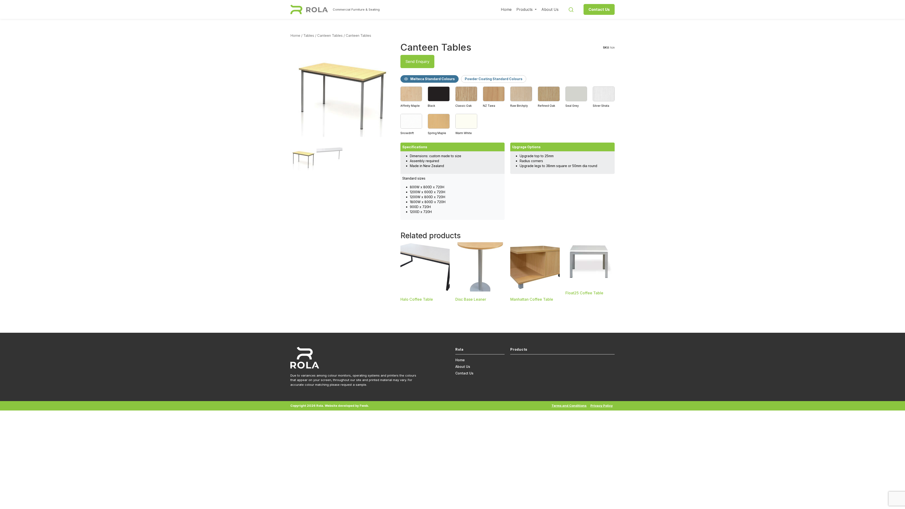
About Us (550, 9)
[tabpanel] (507, 110)
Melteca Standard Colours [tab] (432, 79)
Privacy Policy (601, 405)
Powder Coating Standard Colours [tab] (493, 79)
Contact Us (599, 9)
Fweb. (364, 405)
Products (525, 9)
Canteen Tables (330, 35)
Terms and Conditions (569, 405)
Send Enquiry (417, 61)
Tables (308, 35)
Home (506, 9)
